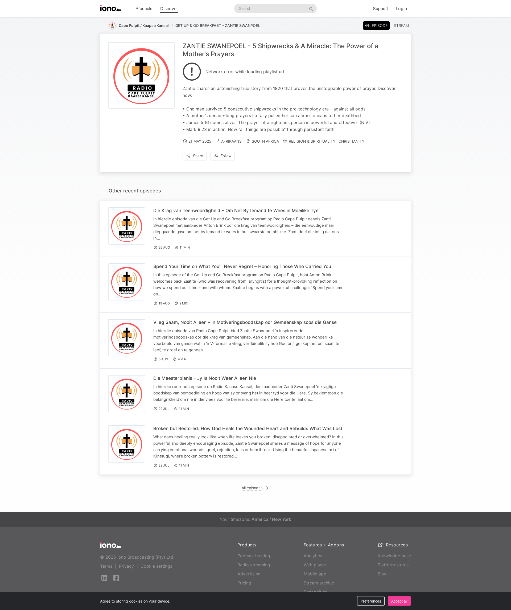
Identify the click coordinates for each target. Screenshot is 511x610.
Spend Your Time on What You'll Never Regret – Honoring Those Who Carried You (242, 266)
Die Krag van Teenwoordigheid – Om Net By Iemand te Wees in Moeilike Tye (236, 210)
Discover (169, 8)
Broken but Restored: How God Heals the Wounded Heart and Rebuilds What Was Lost (247, 428)
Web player (315, 564)
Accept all (399, 601)
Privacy (126, 566)
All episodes (252, 487)
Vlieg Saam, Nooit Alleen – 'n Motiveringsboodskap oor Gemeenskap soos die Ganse (245, 322)
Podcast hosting (253, 555)
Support (380, 8)
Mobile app (315, 573)
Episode (380, 25)
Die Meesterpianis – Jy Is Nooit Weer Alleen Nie (204, 378)
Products (143, 8)
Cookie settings (156, 566)
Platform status (393, 564)
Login (401, 8)
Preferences (371, 601)
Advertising (249, 573)
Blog (382, 573)
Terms (106, 566)
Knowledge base (394, 555)
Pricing (244, 583)
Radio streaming (253, 564)
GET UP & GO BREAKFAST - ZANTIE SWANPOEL (217, 25)
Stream (401, 25)
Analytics (313, 555)
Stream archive (319, 583)
